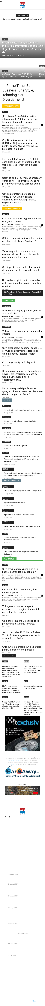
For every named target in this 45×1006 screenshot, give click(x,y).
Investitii (5, 214)
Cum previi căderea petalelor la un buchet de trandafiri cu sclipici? (20, 570)
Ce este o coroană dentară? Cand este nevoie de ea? (22, 929)
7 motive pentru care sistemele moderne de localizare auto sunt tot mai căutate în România (21, 254)
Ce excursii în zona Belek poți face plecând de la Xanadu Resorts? (20, 622)
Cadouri (5, 533)
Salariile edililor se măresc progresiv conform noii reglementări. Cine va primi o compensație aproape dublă (22, 181)
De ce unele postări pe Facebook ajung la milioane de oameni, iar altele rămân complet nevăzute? (22, 391)
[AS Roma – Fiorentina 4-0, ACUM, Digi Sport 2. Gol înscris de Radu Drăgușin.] (18, 69)
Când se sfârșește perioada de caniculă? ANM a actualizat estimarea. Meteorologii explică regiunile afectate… (19, 198)
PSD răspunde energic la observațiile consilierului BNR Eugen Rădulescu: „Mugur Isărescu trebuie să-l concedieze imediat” (22, 890)
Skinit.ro (35, 1001)
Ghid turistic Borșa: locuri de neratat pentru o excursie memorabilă (21, 648)
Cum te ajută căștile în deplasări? (20, 362)
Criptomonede (13, 764)
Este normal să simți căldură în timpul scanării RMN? (23, 491)
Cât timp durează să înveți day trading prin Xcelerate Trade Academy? (22, 239)
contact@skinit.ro (10, 846)
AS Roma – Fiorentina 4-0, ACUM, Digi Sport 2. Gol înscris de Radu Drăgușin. (22, 880)
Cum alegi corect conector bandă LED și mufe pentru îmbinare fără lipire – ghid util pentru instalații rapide (22, 351)
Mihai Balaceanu (8, 337)
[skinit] (22, 5)
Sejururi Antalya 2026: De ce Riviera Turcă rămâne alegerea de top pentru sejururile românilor (21, 635)
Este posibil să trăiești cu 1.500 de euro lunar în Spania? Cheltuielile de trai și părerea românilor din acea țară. (21, 163)
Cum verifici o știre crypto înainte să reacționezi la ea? (22, 19)
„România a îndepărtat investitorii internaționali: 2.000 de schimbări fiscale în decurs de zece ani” (20, 119)
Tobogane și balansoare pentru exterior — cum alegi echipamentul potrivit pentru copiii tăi (20, 609)
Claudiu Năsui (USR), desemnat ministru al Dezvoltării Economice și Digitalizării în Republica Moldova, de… (22, 869)
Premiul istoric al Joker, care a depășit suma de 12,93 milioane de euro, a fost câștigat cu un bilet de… (22, 918)
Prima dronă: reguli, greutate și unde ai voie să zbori (23, 410)
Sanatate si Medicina (6, 486)
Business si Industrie (6, 469)
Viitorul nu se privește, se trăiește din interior (20, 421)
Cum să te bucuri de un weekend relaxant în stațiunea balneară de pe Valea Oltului (19, 939)
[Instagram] (9, 817)
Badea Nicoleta (7, 316)
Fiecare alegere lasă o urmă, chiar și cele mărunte (22, 526)
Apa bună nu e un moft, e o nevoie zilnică (19, 515)
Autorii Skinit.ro (7, 125)
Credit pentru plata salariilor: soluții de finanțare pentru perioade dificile (21, 268)
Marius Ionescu (7, 224)
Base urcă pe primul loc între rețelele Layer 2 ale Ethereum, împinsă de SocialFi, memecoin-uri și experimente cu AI (21, 459)
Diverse (5, 39)
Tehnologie (6, 306)
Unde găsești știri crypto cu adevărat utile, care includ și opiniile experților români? (22, 283)
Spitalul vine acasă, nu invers (14, 503)
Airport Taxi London (13, 760)
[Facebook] (5, 817)
